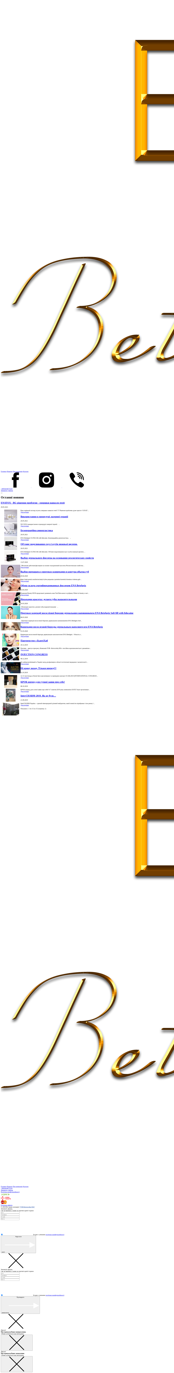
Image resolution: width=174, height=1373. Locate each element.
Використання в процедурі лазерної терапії (44, 516)
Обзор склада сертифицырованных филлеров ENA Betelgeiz (53, 585)
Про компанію (18, 471)
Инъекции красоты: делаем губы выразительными (49, 599)
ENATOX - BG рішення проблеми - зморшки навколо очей (33, 502)
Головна (3, 471)
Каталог (26, 471)
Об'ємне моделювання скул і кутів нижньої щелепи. (49, 544)
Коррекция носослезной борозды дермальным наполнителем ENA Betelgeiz (62, 626)
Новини (9, 471)
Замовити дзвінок (7, 490)
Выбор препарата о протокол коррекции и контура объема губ (55, 571)
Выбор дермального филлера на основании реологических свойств (57, 558)
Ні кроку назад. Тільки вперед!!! (38, 668)
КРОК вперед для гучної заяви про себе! (43, 682)
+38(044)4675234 (6, 489)
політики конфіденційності (55, 1234)
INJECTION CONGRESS (34, 654)
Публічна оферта (6, 1205)
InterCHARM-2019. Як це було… (38, 695)
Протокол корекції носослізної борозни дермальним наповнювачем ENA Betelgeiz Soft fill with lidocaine (77, 613)
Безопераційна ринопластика (37, 530)
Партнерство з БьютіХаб (34, 640)
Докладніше (25, 512)
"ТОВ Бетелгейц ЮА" (27, 1207)
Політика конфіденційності (10, 1192)
